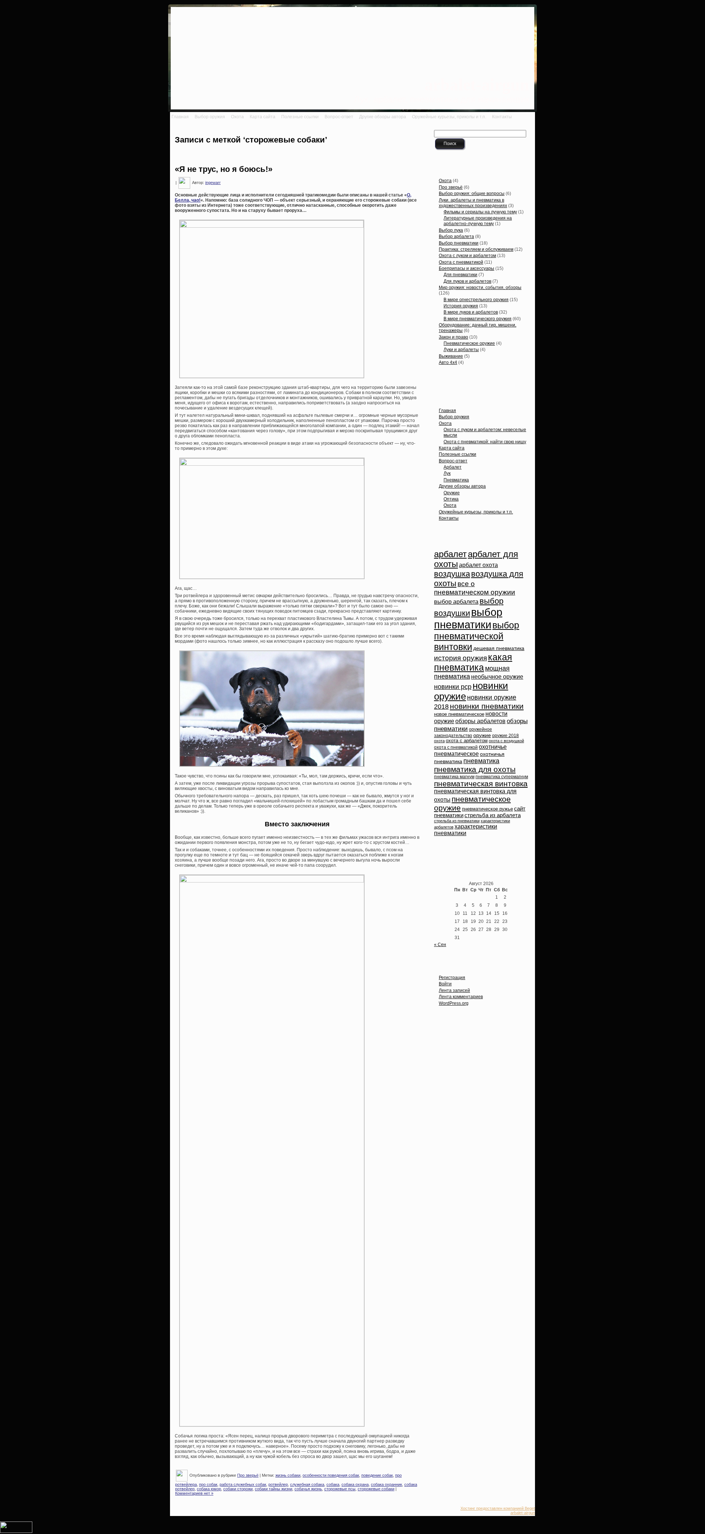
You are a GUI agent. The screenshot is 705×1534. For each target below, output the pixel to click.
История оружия (461, 305)
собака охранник (386, 1484)
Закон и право (453, 337)
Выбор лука (451, 230)
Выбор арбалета (456, 236)
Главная (447, 410)
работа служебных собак (243, 1484)
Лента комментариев (461, 996)
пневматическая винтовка (481, 783)
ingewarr (213, 182)
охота (439, 741)
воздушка (452, 573)
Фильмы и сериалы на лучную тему (480, 211)
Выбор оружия (454, 416)
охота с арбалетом (467, 740)
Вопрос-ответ (453, 460)
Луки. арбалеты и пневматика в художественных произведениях (473, 203)
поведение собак (377, 1475)
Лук (447, 473)
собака (332, 1484)
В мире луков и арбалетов (471, 312)
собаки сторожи (238, 1489)
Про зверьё (247, 1475)
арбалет (450, 554)
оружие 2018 (505, 735)
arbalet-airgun (476, 84)
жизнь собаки (287, 1475)
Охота (445, 180)
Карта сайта (451, 448)
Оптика (451, 499)
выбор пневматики (468, 618)
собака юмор (209, 1489)
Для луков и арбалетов (467, 281)
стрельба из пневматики (457, 821)
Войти (445, 983)
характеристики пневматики (465, 829)
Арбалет (453, 467)
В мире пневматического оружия (477, 318)
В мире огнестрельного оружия (476, 299)
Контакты (449, 518)
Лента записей (454, 990)
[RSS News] (176, 1512)
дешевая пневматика (498, 648)
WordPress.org (454, 1003)
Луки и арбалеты (461, 349)
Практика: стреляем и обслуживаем (476, 249)
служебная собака (307, 1484)
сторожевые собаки (376, 1489)
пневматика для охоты (475, 769)
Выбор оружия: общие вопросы (472, 193)
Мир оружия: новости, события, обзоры (480, 287)
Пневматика (456, 480)
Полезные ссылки (457, 454)
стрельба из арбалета (492, 815)
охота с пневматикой (456, 747)
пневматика (481, 761)
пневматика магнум (454, 776)
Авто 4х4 (448, 362)
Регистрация (452, 977)
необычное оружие (497, 677)
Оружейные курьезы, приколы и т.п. (476, 512)
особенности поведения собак (331, 1475)
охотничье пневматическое (470, 750)
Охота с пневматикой (461, 262)
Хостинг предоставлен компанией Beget (497, 1508)
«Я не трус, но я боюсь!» (223, 169)
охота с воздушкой (506, 741)
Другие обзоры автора (462, 486)
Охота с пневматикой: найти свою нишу (485, 441)
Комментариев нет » (194, 1493)
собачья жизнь (308, 1489)
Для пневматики (460, 274)
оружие (482, 735)
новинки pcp (452, 686)
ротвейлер (278, 1484)
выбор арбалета (456, 602)
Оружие (452, 492)
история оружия (460, 658)
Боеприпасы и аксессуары (466, 268)
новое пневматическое (459, 714)
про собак (208, 1484)
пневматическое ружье (487, 809)
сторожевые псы (339, 1489)
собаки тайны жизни (273, 1489)
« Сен (440, 944)
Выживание (451, 356)
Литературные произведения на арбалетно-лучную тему (478, 221)
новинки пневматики (487, 706)
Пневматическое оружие (469, 343)
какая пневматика (473, 662)
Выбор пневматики (458, 243)
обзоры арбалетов (480, 721)
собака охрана (355, 1484)
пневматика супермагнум (502, 776)
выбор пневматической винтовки (476, 636)
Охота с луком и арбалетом (467, 255)
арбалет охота (478, 565)
